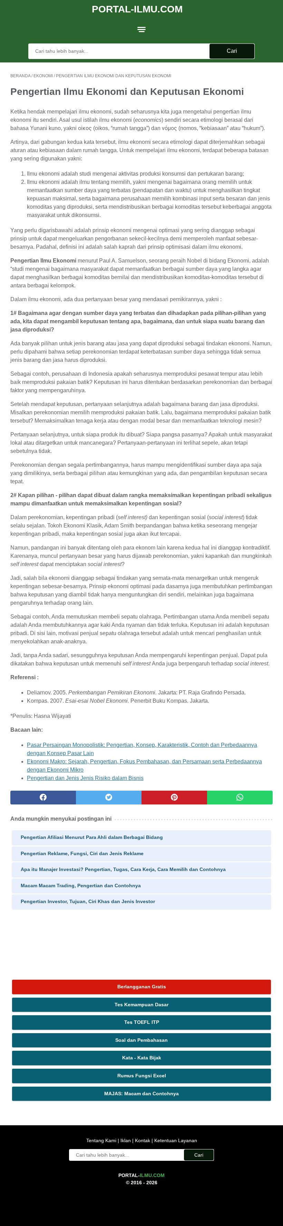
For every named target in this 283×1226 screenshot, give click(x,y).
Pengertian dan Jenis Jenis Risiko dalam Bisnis (85, 778)
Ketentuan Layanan (175, 1140)
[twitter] (109, 797)
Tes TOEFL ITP (141, 1022)
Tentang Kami (102, 1140)
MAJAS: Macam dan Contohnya (141, 1093)
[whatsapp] (240, 797)
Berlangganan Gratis (141, 986)
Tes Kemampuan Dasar (141, 1004)
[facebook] (43, 797)
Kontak (143, 1140)
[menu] (141, 29)
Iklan (125, 1140)
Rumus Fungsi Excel (141, 1075)
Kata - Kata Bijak (141, 1057)
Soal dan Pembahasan (141, 1040)
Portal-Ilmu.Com (137, 9)
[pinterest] (174, 797)
